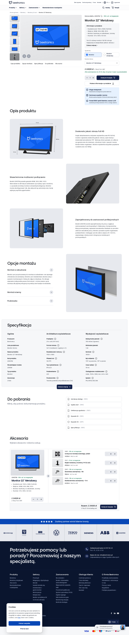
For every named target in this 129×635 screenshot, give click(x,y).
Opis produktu (15, 63)
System (88, 378)
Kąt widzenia (90, 358)
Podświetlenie (51, 371)
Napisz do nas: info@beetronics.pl (101, 555)
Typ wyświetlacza (52, 365)
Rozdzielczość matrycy (54, 352)
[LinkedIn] (114, 613)
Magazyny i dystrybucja (41, 580)
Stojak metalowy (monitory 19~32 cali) (77, 462)
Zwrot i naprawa (84, 585)
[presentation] (24, 56)
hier (19, 617)
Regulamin (105, 587)
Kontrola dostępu (61, 602)
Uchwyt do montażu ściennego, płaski (77, 453)
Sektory (22, 7)
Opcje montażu (27, 63)
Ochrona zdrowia (39, 599)
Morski (35, 583)
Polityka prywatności (109, 590)
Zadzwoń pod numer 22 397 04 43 (101, 548)
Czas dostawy (83, 580)
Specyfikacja (38, 63)
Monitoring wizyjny (62, 599)
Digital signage (61, 595)
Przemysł (36, 578)
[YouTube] (118, 613)
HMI (57, 587)
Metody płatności (85, 583)
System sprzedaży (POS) (64, 592)
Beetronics (17, 2)
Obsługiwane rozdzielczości (95, 371)
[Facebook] (111, 613)
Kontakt (99, 2)
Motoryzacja (37, 592)
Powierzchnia (51, 378)
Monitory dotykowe (16, 580)
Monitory (13, 578)
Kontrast (88, 352)
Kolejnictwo (37, 595)
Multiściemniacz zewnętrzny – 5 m (76, 480)
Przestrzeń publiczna (63, 590)
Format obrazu (51, 345)
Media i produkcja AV (40, 597)
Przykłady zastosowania (110, 578)
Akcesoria (58, 63)
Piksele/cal (50, 358)
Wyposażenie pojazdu (63, 585)
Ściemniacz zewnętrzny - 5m (74, 471)
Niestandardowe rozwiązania (52, 7)
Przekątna (50, 339)
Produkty (12, 7)
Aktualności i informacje (110, 580)
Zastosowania (33, 7)
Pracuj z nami (106, 585)
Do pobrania (49, 63)
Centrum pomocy (86, 2)
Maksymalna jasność (93, 339)
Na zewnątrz (60, 578)
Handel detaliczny (39, 585)
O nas (94, 2)
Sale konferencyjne (62, 597)
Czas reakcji (90, 365)
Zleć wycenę (77, 2)
